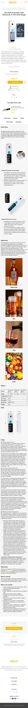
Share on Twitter (11, 97)
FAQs (22, 118)
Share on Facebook (14, 97)
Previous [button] (2, 109)
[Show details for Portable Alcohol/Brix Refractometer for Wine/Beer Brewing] (6, 109)
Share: (14, 94)
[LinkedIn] (17, 692)
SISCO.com (9, 570)
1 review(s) (10, 49)
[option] (14, 109)
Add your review (17, 49)
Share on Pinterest (16, 97)
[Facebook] (11, 692)
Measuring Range (14, 71)
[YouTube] (14, 692)
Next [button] (26, 109)
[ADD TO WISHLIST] (25, 82)
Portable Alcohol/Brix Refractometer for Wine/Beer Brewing (17, 108)
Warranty (10, 122)
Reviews (19, 122)
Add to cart (15, 82)
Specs (15, 118)
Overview (7, 118)
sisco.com (8, 666)
